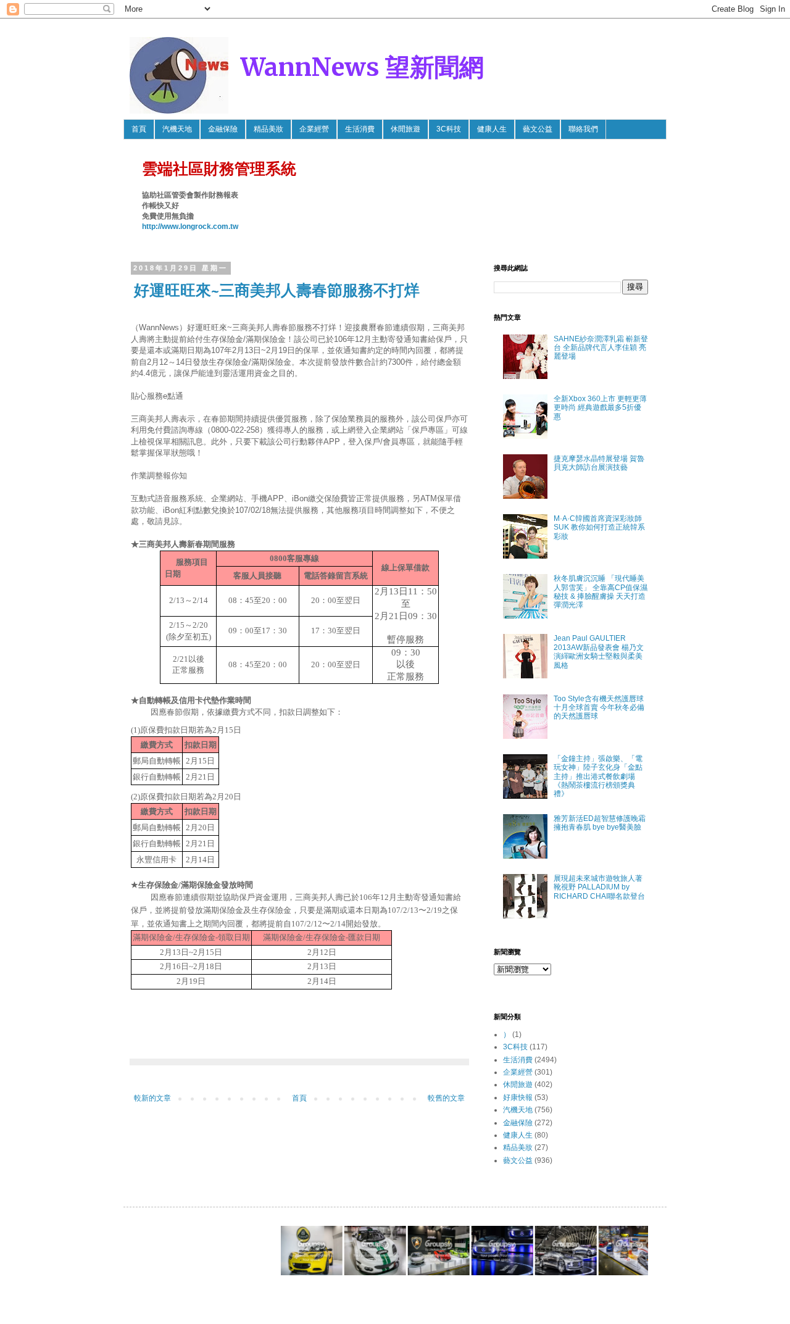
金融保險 (223, 129)
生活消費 (360, 129)
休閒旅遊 (405, 129)
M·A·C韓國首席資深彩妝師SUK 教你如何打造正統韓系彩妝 (599, 527)
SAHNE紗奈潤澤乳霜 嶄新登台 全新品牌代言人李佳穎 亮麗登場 (601, 348)
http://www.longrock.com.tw (190, 226)
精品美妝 (268, 129)
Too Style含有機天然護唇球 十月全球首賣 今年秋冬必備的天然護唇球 (599, 707)
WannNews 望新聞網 (362, 67)
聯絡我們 (583, 129)
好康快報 (518, 1097)
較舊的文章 (446, 1098)
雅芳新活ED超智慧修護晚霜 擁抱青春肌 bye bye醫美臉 (600, 822)
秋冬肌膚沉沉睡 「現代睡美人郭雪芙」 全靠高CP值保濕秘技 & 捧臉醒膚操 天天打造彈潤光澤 (600, 591)
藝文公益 (537, 129)
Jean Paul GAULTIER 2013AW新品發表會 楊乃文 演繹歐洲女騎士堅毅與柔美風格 (599, 651)
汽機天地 (177, 129)
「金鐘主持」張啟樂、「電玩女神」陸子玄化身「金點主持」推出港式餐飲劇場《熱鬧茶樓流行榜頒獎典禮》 (598, 776)
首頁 (138, 129)
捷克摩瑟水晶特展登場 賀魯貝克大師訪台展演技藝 (599, 463)
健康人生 (492, 129)
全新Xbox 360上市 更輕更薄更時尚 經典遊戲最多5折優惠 (600, 407)
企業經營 (314, 129)
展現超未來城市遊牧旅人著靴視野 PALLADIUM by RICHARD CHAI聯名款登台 (599, 887)
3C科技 (448, 129)
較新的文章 (152, 1098)
